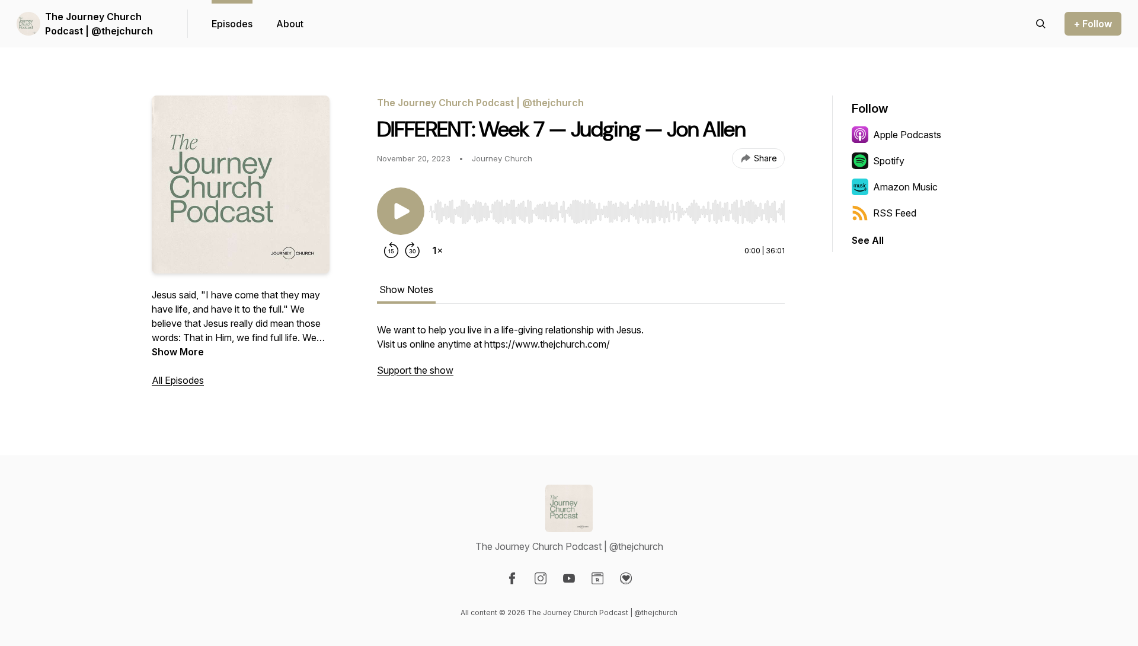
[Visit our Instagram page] (540, 578)
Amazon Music (905, 187)
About (289, 24)
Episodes (232, 24)
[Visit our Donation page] (626, 578)
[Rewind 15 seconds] (391, 250)
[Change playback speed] (437, 250)
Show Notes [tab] (406, 289)
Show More (178, 352)
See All (868, 240)
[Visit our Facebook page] (512, 578)
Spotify (888, 161)
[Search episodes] (1041, 24)
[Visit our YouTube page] (569, 578)
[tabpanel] (581, 356)
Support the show (415, 370)
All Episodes (178, 380)
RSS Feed (894, 213)
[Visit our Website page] (597, 578)
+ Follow (1093, 24)
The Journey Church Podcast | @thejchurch (99, 24)
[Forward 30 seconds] (412, 250)
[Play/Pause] (400, 211)
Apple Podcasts (907, 135)
